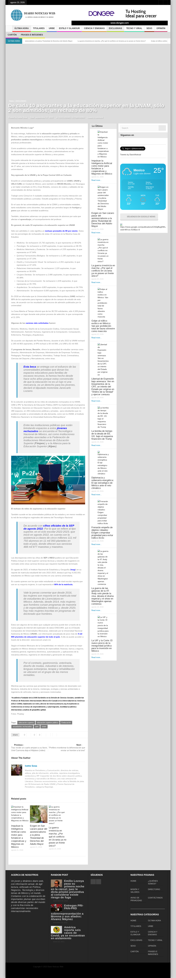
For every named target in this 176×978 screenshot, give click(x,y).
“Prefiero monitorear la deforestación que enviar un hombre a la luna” (67, 748)
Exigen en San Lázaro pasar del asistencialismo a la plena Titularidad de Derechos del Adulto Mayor (38, 835)
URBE (52, 28)
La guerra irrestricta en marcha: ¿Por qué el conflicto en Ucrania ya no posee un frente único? (90, 41)
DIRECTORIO (154, 889)
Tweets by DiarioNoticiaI (130, 154)
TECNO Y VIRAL (134, 28)
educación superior (26, 723)
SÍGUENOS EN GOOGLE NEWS (141, 216)
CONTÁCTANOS (155, 898)
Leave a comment (95, 117)
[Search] (162, 128)
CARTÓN (12, 35)
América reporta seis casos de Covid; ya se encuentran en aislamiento (68, 933)
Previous (75, 17)
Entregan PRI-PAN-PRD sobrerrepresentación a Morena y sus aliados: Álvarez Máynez (67, 912)
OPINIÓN (160, 28)
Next (164, 17)
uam (36, 727)
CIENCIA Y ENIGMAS (94, 28)
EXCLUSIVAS (115, 28)
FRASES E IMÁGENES (32, 35)
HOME (133, 881)
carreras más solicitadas (37, 323)
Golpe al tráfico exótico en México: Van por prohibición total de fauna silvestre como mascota (103, 326)
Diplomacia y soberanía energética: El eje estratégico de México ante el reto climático (102, 482)
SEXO (149, 28)
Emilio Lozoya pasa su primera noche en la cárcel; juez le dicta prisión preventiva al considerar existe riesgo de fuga (67, 889)
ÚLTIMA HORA (21, 28)
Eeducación (66, 723)
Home (11, 101)
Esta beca (30, 366)
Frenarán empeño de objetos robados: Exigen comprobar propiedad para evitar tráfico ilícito (102, 532)
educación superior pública (47, 723)
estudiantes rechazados (22, 727)
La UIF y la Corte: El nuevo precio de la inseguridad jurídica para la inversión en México (101, 645)
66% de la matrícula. (63, 584)
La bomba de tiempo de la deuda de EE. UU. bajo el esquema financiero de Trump (102, 435)
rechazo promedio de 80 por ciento (61, 231)
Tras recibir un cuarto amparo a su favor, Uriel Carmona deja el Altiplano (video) (29, 748)
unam (44, 727)
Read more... (96, 180)
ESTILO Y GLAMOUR (69, 28)
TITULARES (39, 28)
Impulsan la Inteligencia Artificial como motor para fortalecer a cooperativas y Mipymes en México (101, 167)
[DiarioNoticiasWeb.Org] (33, 15)
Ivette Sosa (31, 766)
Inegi (73, 569)
